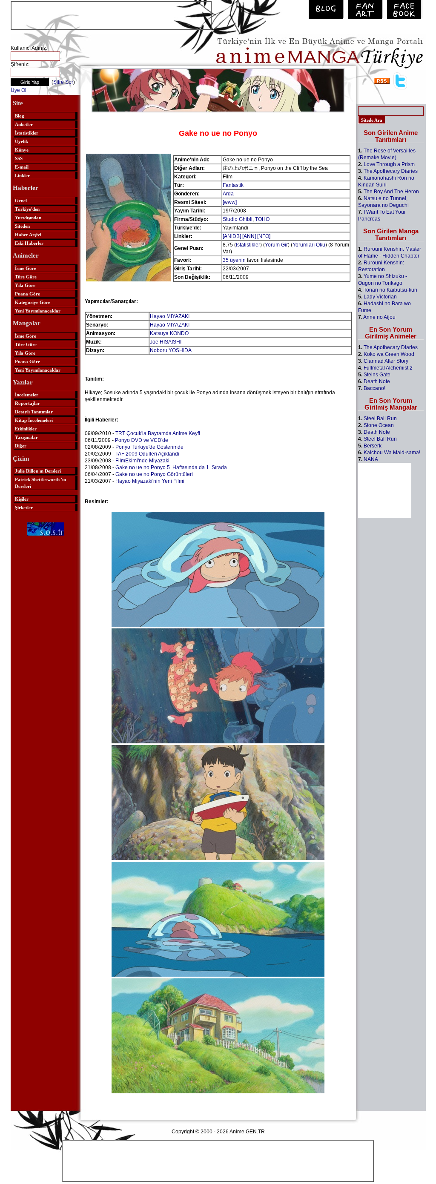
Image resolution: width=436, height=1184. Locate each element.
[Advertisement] (111, 14)
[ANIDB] (232, 236)
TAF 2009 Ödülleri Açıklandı (147, 454)
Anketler (24, 124)
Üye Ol (18, 90)
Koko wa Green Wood (389, 354)
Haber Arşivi (28, 234)
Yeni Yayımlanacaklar (37, 310)
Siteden (22, 226)
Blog (19, 115)
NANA (371, 459)
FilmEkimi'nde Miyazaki (142, 461)
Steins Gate (377, 375)
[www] (230, 202)
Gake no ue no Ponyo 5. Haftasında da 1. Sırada (171, 467)
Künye (22, 149)
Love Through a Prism (389, 164)
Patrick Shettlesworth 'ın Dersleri (40, 483)
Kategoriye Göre (32, 302)
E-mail (22, 166)
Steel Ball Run (380, 418)
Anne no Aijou (379, 317)
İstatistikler (26, 132)
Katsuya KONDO (169, 333)
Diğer (20, 445)
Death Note (377, 381)
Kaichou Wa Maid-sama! (392, 453)
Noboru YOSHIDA (171, 350)
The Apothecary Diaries (391, 171)
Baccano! (374, 388)
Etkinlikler (26, 428)
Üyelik (21, 141)
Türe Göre (26, 276)
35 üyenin (234, 260)
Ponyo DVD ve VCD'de (141, 440)
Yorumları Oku (309, 245)
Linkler (22, 175)
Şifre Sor (63, 82)
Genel (21, 200)
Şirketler (24, 507)
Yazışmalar (26, 437)
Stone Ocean (379, 425)
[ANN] (249, 236)
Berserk (373, 446)
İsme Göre (25, 268)
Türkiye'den (27, 209)
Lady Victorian (380, 297)
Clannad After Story (386, 361)
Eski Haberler (29, 243)
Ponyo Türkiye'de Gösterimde (149, 447)
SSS (19, 158)
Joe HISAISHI (165, 342)
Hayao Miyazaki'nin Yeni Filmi (149, 481)
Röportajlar (27, 403)
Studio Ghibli (237, 219)
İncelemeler (26, 394)
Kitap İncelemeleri (34, 420)
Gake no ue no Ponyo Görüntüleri (154, 474)
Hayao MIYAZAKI (169, 316)
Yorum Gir (276, 245)
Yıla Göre (25, 285)
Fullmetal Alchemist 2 (388, 368)
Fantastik (233, 185)
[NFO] (263, 236)
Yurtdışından (28, 217)
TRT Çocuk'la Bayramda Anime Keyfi (157, 433)
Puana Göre (27, 293)
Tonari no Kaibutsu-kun (390, 290)
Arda (228, 194)
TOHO (262, 219)
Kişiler (22, 499)
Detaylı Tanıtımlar (34, 411)
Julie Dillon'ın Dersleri (38, 470)
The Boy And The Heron (391, 192)
